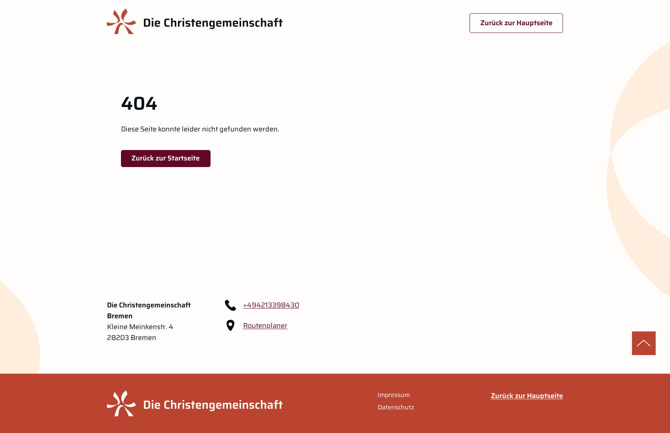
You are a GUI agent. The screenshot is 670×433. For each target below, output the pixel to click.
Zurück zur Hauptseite (516, 22)
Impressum (394, 395)
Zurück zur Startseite (165, 158)
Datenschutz (396, 407)
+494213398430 (271, 305)
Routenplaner (265, 325)
